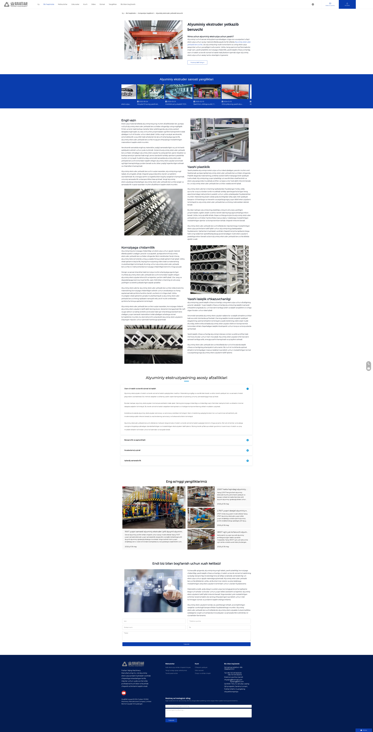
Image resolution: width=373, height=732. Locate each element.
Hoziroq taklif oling (196, 62)
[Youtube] (123, 693)
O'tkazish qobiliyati (201, 667)
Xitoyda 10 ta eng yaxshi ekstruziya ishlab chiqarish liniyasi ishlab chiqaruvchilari (135, 104)
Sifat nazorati (199, 670)
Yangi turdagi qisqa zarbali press (176, 670)
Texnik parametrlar (171, 673)
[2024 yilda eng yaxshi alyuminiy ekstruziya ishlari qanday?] (222, 99)
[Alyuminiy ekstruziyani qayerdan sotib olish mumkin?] (250, 99)
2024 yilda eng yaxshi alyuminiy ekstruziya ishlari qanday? (220, 104)
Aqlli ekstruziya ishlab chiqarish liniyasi (178, 667)
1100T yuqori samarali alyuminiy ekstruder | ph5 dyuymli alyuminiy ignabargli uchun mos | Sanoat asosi (170, 532)
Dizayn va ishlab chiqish (203, 673)
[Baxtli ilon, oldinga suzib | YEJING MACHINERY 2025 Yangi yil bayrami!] (194, 99)
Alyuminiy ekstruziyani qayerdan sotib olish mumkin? (248, 104)
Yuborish (186, 644)
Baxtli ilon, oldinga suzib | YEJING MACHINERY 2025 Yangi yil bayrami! (192, 104)
